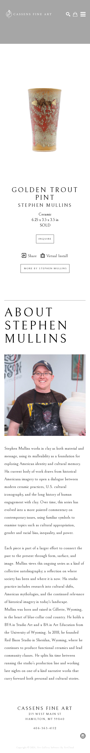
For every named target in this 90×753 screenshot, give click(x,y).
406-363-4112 (45, 728)
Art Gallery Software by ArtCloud (55, 747)
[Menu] (83, 14)
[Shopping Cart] (75, 14)
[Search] (68, 14)
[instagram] (83, 736)
